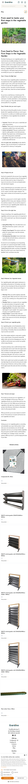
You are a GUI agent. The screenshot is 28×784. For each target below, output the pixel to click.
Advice (14, 746)
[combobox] (24, 755)
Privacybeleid (3, 767)
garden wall (8, 100)
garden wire (6, 311)
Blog (14, 748)
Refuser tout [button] (21, 778)
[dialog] (14, 768)
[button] (14, 781)
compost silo (9, 199)
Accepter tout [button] (7, 778)
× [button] (26, 755)
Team (14, 753)
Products (14, 744)
